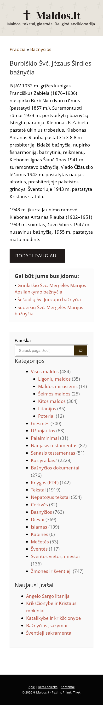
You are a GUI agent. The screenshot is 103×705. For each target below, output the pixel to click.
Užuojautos (47, 431)
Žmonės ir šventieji (57, 571)
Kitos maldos (58, 401)
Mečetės (44, 542)
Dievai (43, 519)
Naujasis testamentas (59, 445)
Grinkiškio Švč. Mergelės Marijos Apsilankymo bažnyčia (50, 288)
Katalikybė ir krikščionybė (53, 618)
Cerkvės (44, 505)
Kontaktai (67, 687)
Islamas (45, 527)
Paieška (23, 340)
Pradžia (18, 49)
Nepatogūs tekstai (56, 497)
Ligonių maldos (59, 379)
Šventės (45, 549)
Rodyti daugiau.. (37, 256)
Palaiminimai (49, 438)
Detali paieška (47, 687)
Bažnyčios (40, 49)
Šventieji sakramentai (49, 633)
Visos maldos (51, 371)
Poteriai (51, 416)
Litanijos (51, 409)
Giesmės (46, 423)
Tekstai (45, 490)
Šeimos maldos (59, 394)
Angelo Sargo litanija (48, 596)
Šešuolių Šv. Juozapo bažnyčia (49, 299)
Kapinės (43, 534)
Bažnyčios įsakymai (46, 625)
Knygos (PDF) (51, 482)
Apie (32, 687)
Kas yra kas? (51, 460)
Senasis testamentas (58, 453)
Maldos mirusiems (62, 386)
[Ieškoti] (80, 350)
